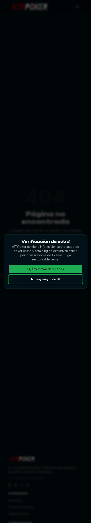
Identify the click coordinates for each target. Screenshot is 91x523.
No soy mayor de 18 (45, 279)
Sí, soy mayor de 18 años (45, 269)
